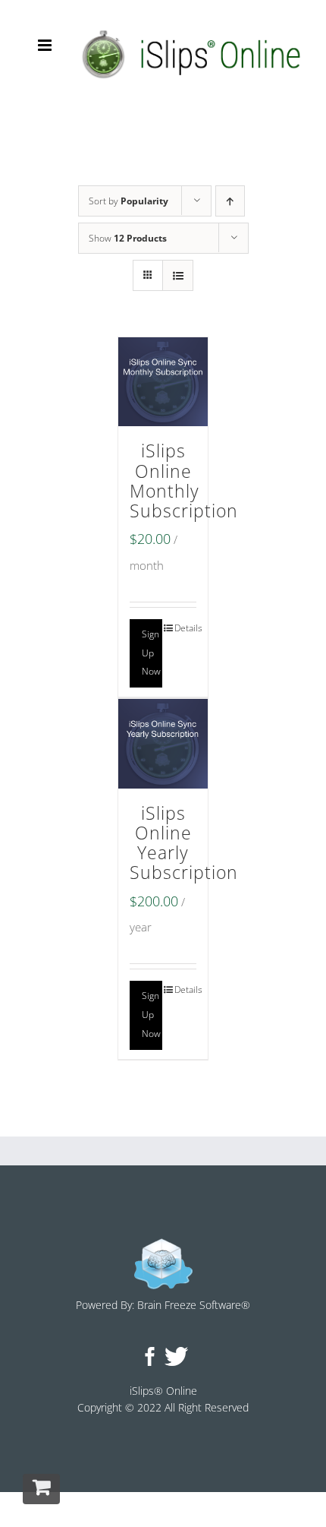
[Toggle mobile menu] (46, 45)
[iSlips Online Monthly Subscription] (163, 382)
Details (185, 627)
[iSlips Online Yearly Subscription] (163, 744)
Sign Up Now (151, 653)
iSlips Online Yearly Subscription (184, 843)
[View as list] (178, 275)
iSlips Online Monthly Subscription (184, 481)
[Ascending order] (230, 201)
